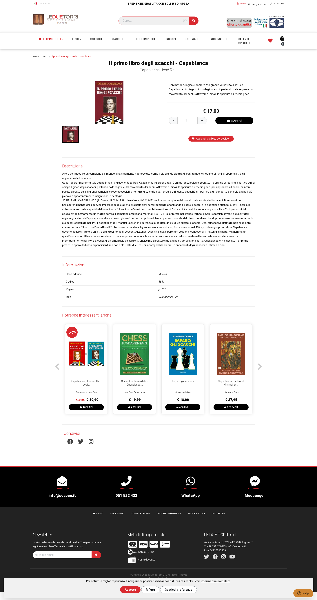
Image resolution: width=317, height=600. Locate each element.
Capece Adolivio (182, 392)
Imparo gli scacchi (183, 381)
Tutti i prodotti (49, 39)
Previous (57, 365)
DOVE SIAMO (117, 513)
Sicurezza (218, 513)
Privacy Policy (196, 513)
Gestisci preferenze (178, 589)
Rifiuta (150, 589)
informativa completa (215, 581)
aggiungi (236, 120)
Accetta (130, 589)
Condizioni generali (169, 513)
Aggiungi (88, 407)
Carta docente (146, 559)
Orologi (170, 39)
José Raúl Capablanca (134, 392)
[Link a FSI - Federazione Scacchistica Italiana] (260, 23)
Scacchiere (119, 39)
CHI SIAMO (97, 513)
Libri (75, 39)
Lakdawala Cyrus (231, 392)
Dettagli (232, 407)
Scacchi (96, 39)
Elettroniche (146, 39)
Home (36, 56)
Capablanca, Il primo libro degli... (86, 383)
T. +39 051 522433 (215, 546)
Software (192, 39)
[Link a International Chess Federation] (276, 23)
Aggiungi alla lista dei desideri (213, 138)
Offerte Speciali (244, 41)
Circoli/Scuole (218, 39)
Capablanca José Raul (159, 70)
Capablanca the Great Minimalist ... (231, 383)
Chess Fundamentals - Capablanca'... (134, 383)
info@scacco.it (259, 4)
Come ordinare (141, 513)
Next (259, 365)
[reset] (185, 21)
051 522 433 (278, 3)
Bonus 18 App (146, 551)
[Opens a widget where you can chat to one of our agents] (303, 593)
